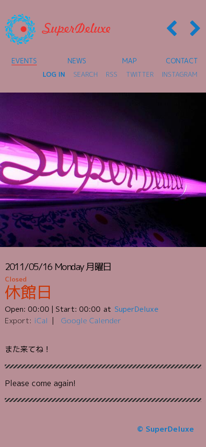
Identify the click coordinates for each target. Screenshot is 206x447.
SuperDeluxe (136, 309)
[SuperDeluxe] (57, 29)
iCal (41, 320)
